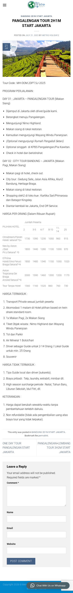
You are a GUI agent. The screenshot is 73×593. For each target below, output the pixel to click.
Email (10, 528)
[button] (48, 585)
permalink (43, 435)
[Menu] (5, 5)
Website (11, 544)
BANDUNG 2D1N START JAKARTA (36, 16)
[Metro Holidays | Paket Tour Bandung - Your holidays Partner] (36, 5)
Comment (13, 482)
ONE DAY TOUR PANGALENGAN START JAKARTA (16, 448)
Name (10, 512)
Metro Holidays (50, 35)
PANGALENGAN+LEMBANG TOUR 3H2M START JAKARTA (54, 448)
